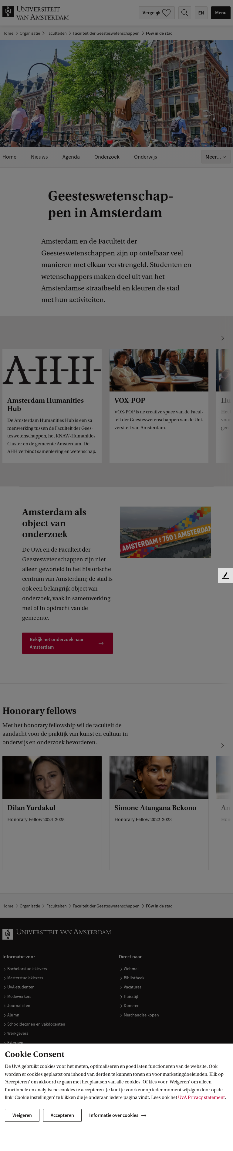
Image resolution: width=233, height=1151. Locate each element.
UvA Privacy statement (201, 1097)
